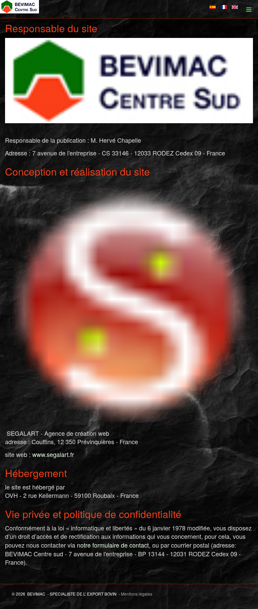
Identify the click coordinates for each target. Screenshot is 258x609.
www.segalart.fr (53, 454)
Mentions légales (136, 594)
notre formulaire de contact (113, 545)
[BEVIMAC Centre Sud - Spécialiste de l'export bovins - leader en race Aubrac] (19, 6)
